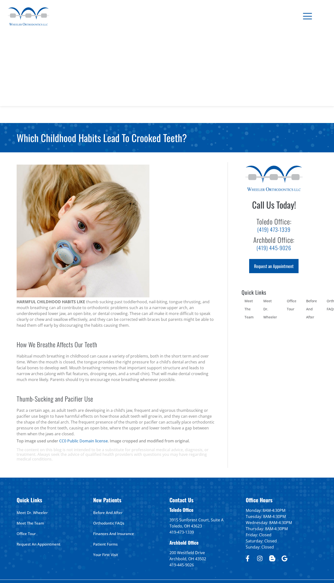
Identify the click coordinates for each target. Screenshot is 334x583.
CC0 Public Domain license (83, 441)
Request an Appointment (38, 544)
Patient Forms (105, 544)
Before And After (311, 309)
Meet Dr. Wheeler (270, 309)
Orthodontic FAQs (108, 523)
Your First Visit (105, 554)
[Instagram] (260, 558)
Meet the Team (249, 309)
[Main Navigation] (307, 16)
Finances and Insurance (113, 533)
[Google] (284, 558)
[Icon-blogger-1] (272, 558)
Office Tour (291, 305)
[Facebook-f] (247, 558)
